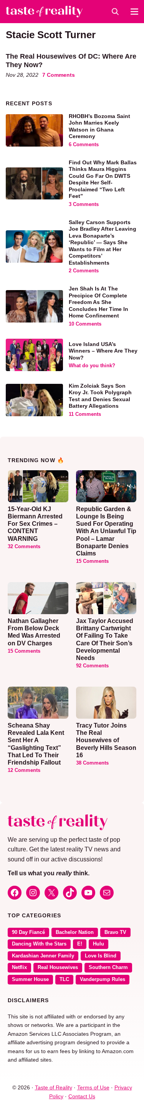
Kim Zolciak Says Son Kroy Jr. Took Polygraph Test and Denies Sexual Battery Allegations (100, 396)
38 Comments (92, 763)
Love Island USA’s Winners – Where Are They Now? (103, 351)
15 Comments (92, 561)
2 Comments (84, 271)
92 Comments (92, 666)
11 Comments (85, 414)
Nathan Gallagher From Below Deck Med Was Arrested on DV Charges (34, 632)
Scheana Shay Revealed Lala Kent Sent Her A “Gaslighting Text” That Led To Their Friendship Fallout (36, 744)
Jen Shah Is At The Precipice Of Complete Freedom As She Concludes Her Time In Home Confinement (98, 302)
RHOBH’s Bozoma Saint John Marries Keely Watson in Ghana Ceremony (99, 126)
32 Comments (24, 546)
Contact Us (81, 1096)
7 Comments (58, 75)
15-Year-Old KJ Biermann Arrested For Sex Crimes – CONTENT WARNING (35, 524)
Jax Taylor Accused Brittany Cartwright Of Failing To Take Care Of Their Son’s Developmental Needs (104, 639)
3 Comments (84, 204)
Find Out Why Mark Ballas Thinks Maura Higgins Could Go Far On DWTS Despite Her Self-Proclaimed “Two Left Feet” (103, 179)
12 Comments (24, 770)
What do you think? (92, 365)
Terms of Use (93, 1087)
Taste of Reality (53, 1087)
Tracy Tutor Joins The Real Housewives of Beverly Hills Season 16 (106, 740)
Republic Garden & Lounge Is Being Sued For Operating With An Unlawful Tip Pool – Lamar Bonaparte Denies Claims (106, 531)
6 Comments (84, 144)
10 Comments (85, 324)
